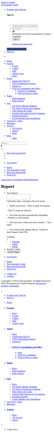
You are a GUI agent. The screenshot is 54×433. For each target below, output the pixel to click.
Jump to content (8, 2)
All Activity (17, 128)
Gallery (15, 68)
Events (15, 66)
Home (9, 61)
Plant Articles (18, 101)
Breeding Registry (20, 116)
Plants (9, 96)
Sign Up (10, 51)
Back (14, 313)
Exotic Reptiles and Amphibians (26, 118)
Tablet (15, 244)
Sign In (16, 39)
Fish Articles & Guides (22, 111)
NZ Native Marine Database (24, 106)
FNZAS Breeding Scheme (23, 83)
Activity (10, 126)
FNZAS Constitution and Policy (26, 88)
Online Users (18, 73)
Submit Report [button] (13, 252)
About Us (16, 86)
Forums (10, 63)
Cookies (10, 276)
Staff (14, 71)
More (14, 76)
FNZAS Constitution (27, 91)
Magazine (11, 123)
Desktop (16, 242)
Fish (8, 103)
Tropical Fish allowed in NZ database (28, 113)
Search (15, 131)
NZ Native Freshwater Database (26, 108)
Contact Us (11, 274)
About (9, 78)
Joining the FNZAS (20, 81)
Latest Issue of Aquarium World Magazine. (20, 179)
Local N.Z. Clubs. (15, 121)
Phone (15, 247)
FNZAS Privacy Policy (28, 93)
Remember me (18, 34)
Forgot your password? (22, 44)
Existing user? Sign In (17, 9)
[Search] (2, 149)
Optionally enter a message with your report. (26, 201)
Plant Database (18, 98)
